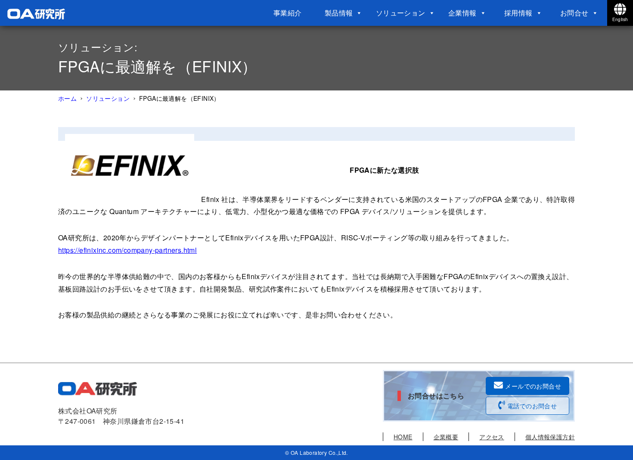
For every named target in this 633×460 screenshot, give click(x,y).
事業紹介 (287, 13)
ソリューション (400, 13)
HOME (403, 436)
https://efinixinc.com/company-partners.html (127, 250)
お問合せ (574, 13)
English (620, 19)
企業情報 (462, 13)
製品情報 (339, 13)
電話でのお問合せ (532, 405)
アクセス (491, 436)
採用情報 (518, 13)
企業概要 (446, 436)
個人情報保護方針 (550, 436)
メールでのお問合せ (533, 385)
